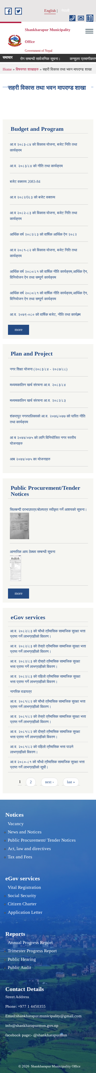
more (18, 330)
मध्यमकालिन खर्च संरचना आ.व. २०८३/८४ (38, 385)
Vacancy (16, 823)
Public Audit (19, 967)
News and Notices (25, 831)
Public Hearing (22, 959)
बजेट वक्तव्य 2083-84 (25, 182)
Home (7, 69)
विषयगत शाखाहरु (27, 69)
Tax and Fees (20, 856)
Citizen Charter (22, 903)
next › (49, 782)
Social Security (22, 895)
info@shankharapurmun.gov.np (31, 1025)
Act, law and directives (29, 848)
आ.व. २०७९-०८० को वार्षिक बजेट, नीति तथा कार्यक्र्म (45, 315)
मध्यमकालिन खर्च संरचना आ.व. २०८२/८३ (38, 401)
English (50, 11)
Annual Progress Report (30, 942)
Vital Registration (24, 887)
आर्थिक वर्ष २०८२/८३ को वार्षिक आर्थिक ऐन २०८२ (43, 234)
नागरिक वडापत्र (21, 692)
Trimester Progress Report (32, 950)
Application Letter (25, 912)
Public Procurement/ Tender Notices (42, 840)
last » (71, 782)
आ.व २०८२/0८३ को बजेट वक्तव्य (32, 197)
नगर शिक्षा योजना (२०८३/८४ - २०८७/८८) (38, 369)
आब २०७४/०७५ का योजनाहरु (30, 459)
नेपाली (65, 11)
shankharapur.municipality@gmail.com (49, 1016)
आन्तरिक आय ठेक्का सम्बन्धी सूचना (32, 552)
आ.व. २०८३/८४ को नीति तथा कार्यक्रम (36, 166)
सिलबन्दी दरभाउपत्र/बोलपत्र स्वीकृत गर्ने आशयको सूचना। (48, 510)
